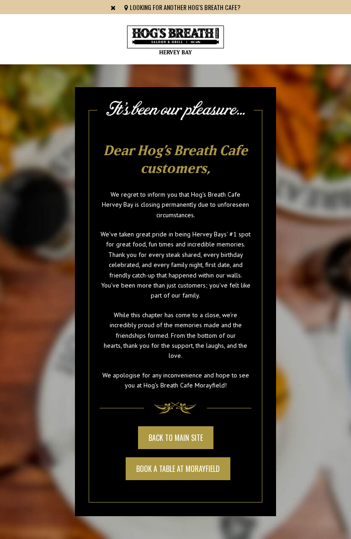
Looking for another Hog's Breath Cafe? (184, 7)
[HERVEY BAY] (175, 37)
